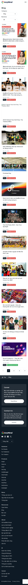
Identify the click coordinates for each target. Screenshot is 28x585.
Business (4, 16)
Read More (14, 401)
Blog (10, 377)
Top (5, 377)
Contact (14, 422)
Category (4, 11)
